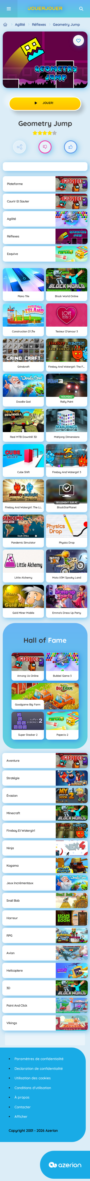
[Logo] (45, 8)
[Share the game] (19, 147)
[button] (81, 8)
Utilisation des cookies (32, 1078)
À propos (22, 1097)
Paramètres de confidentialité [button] (39, 1059)
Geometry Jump (66, 24)
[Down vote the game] (45, 147)
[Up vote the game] (70, 147)
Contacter (22, 1107)
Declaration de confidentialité (38, 1068)
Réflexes (39, 24)
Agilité (20, 24)
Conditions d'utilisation (32, 1088)
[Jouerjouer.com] (5, 24)
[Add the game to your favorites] (78, 40)
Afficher (21, 1116)
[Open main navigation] (9, 8)
